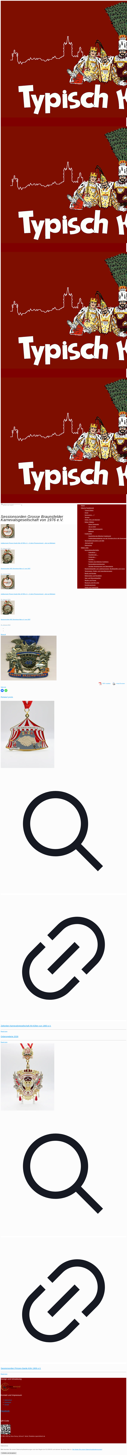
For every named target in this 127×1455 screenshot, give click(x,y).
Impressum (7, 1402)
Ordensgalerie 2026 (9, 1036)
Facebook (5, 1411)
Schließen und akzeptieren (8, 1453)
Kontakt (6, 1404)
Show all (3, 634)
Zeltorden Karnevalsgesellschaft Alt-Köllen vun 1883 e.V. (26, 1026)
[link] (21, 505)
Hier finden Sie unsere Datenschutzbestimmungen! (87, 1449)
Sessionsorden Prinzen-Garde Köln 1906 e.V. (21, 1368)
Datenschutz (8, 1400)
